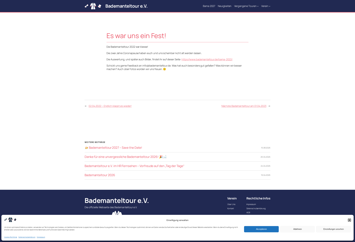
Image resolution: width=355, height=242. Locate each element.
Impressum (41, 237)
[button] (349, 220)
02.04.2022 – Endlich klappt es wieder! (110, 106)
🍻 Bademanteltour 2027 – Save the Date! (113, 147)
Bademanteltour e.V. (126, 6)
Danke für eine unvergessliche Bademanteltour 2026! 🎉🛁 (126, 157)
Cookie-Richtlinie (10, 237)
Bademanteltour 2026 (100, 175)
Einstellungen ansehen (333, 229)
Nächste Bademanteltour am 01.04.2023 (243, 106)
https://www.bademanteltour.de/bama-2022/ (207, 59)
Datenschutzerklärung (26, 237)
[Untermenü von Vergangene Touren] (258, 6)
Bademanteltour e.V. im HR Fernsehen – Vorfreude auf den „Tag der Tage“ (134, 166)
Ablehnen (297, 229)
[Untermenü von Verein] (269, 6)
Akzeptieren (261, 229)
